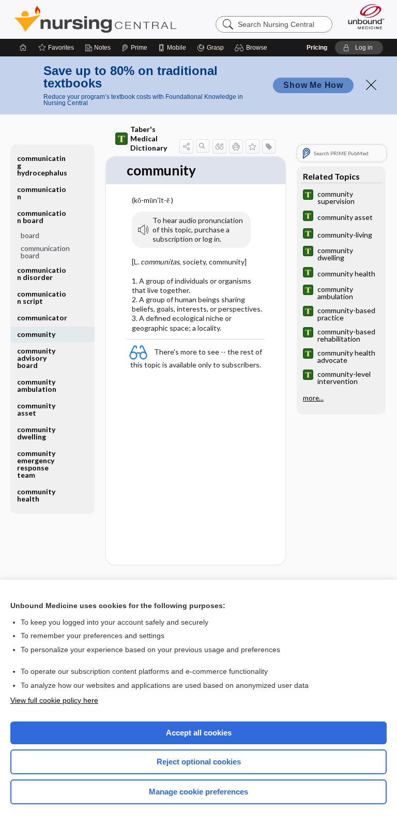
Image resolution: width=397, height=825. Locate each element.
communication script (41, 297)
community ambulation (36, 385)
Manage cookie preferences (198, 791)
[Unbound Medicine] (363, 17)
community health (36, 495)
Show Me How (313, 85)
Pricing (317, 47)
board (30, 235)
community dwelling (36, 433)
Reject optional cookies (199, 761)
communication (41, 193)
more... (313, 398)
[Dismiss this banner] (371, 85)
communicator (42, 317)
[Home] (23, 47)
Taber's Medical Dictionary (148, 138)
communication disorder (41, 274)
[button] (252, 47)
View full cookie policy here (54, 700)
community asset (36, 409)
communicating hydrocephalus (42, 165)
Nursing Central (95, 19)
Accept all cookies (199, 732)
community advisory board (36, 358)
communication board (45, 252)
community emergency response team (36, 464)
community (36, 334)
